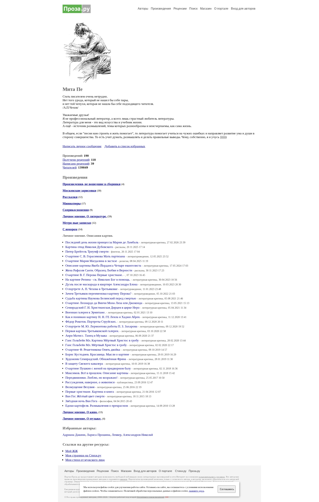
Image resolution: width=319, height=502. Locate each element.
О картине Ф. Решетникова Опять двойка (92, 349)
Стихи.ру (180, 471)
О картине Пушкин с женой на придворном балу (98, 368)
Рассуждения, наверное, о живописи (90, 382)
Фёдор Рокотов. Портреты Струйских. (90, 321)
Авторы (143, 8)
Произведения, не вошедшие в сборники (92, 184)
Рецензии (180, 8)
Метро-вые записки (77, 223)
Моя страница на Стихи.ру (83, 455)
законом (123, 479)
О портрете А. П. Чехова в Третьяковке (91, 289)
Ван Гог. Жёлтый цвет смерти (84, 396)
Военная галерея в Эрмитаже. (85, 312)
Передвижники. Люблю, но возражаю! (91, 377)
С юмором (70, 229)
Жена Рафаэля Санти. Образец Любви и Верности (98, 270)
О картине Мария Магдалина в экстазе (91, 261)
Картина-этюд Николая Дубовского (89, 247)
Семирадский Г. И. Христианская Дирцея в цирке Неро (102, 307)
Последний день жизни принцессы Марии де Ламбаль (101, 242)
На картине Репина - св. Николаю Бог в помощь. (97, 279)
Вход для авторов (243, 8)
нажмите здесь (196, 491)
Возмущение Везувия (80, 387)
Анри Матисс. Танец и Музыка (86, 335)
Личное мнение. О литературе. (85, 216)
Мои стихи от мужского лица (85, 460)
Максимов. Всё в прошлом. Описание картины (96, 373)
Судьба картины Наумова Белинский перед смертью (100, 298)
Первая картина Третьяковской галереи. (92, 331)
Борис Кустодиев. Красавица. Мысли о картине (97, 354)
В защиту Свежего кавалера (84, 363)
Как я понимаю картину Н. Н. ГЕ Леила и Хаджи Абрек (102, 317)
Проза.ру (194, 471)
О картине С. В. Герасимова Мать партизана (95, 256)
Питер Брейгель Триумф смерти (87, 251)
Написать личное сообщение (82, 146)
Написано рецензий (76, 163)
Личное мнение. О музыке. (82, 418)
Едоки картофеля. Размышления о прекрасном (96, 405)
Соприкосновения (76, 210)
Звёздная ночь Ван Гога (81, 401)
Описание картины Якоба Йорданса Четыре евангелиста (103, 265)
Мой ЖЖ (71, 451)
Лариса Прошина (98, 435)
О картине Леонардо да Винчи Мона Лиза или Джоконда (103, 303)
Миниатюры (72, 203)
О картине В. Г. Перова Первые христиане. (94, 275)
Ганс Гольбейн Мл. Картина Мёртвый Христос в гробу (102, 340)
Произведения (161, 8)
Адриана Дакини (74, 435)
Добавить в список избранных (124, 146)
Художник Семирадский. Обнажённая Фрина (95, 359)
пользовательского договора (212, 477)
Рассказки (70, 197)
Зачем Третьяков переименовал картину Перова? (98, 293)
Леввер (116, 435)
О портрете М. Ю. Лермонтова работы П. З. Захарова (101, 326)
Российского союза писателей (150, 497)
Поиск (193, 8)
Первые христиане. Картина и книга (89, 391)
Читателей (69, 167)
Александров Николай (138, 435)
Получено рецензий (76, 159)
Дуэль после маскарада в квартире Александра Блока (101, 284)
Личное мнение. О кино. (80, 412)
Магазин (206, 8)
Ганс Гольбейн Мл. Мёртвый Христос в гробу (96, 345)
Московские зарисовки (79, 190)
